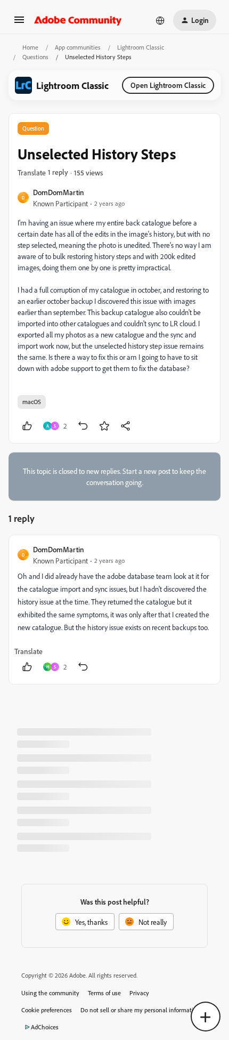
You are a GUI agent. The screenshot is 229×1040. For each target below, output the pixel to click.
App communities (78, 47)
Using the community (50, 993)
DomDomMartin (58, 192)
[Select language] (160, 20)
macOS (31, 402)
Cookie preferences (46, 1010)
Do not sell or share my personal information (140, 1010)
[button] (19, 23)
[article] (114, 609)
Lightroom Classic (140, 47)
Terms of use (104, 993)
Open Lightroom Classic (168, 85)
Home (30, 47)
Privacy (139, 993)
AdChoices (45, 1027)
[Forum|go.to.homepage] (78, 20)
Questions (35, 57)
